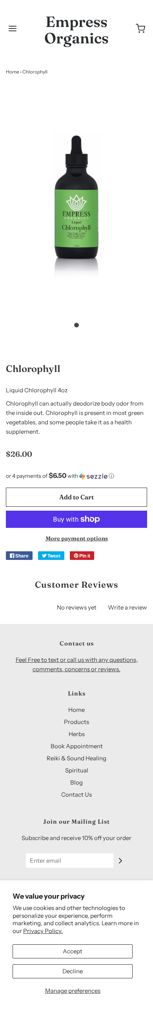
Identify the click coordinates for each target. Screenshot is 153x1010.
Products (76, 722)
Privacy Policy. (43, 931)
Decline (72, 971)
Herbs (77, 734)
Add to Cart (76, 497)
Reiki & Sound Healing (76, 758)
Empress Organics (76, 30)
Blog (76, 782)
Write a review (127, 607)
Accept (72, 951)
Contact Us (76, 794)
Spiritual (76, 770)
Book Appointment (77, 746)
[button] (76, 207)
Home (12, 72)
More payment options (77, 538)
